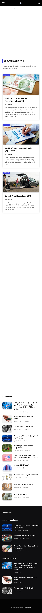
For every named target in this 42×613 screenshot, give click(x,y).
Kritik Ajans (27, 607)
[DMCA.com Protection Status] (7, 513)
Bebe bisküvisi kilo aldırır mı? (24, 484)
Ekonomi (6, 75)
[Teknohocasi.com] (21, 3)
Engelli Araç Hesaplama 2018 (18, 196)
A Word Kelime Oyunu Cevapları (25, 536)
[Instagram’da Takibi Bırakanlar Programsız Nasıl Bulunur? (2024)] (7, 457)
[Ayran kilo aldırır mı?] (7, 496)
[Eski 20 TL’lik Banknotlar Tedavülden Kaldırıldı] (21, 84)
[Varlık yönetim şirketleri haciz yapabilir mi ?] (21, 134)
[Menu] (3, 3)
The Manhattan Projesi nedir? (24, 426)
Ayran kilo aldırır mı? (21, 494)
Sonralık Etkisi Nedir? (21, 465)
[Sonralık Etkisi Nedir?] (7, 467)
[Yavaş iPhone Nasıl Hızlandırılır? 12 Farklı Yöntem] (7, 548)
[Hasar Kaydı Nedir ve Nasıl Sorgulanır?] (7, 448)
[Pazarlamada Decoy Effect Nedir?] (7, 477)
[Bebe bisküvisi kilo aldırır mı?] (7, 486)
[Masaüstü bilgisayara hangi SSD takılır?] (7, 419)
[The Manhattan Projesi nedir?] (7, 428)
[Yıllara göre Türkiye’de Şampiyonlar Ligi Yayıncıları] (7, 438)
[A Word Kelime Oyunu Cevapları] (7, 538)
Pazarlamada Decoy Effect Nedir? (26, 475)
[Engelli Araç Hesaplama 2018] (21, 182)
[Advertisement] (21, 34)
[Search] (39, 3)
